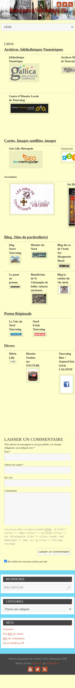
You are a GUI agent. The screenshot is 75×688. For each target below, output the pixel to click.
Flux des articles (13, 633)
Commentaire (10, 490)
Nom (7, 451)
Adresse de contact (14, 464)
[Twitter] (64, 4)
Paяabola (37, 663)
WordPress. (53, 663)
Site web (8, 477)
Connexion (8, 629)
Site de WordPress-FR (13, 643)
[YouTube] (59, 4)
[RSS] (70, 4)
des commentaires (14, 638)
